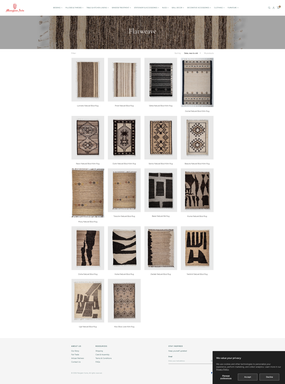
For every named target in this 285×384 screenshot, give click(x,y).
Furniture (232, 8)
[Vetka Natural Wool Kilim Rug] (160, 80)
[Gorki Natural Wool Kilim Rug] (124, 138)
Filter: (73, 53)
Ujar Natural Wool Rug (88, 327)
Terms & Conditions (104, 358)
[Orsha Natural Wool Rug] (87, 248)
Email (170, 357)
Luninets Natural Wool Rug (88, 106)
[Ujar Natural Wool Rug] (87, 301)
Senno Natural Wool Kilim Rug (161, 163)
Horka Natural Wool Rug (124, 274)
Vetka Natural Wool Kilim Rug (160, 106)
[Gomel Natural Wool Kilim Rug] (197, 82)
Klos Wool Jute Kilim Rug (124, 327)
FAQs (98, 362)
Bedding (57, 8)
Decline (269, 377)
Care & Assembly (102, 354)
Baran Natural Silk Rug (161, 216)
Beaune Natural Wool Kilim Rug (197, 163)
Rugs (164, 8)
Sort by (178, 53)
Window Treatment (120, 8)
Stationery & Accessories (145, 8)
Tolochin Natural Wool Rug (124, 216)
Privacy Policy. (222, 369)
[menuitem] (58, 7)
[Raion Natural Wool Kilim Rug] (87, 138)
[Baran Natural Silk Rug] (160, 190)
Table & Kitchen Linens (97, 8)
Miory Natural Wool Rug (87, 222)
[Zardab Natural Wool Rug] (160, 248)
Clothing (218, 8)
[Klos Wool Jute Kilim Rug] (124, 301)
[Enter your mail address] (211, 361)
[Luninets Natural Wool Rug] (87, 80)
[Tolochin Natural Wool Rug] (124, 190)
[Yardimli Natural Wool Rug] (197, 248)
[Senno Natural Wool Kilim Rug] (160, 138)
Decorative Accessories (198, 8)
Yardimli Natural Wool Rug (197, 274)
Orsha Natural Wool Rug (88, 274)
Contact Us (76, 362)
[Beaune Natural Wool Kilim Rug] (197, 138)
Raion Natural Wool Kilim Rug (88, 163)
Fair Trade (75, 354)
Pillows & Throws (73, 8)
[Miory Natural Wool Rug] (87, 193)
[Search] (269, 8)
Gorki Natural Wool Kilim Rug (124, 163)
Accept (247, 377)
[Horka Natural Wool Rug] (124, 248)
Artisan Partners (77, 358)
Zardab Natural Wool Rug (161, 274)
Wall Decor (177, 8)
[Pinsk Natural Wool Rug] (124, 80)
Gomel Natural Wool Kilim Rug (197, 111)
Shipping (99, 351)
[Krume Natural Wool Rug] (197, 190)
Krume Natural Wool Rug (197, 216)
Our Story (75, 351)
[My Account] (273, 8)
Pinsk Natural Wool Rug (124, 106)
